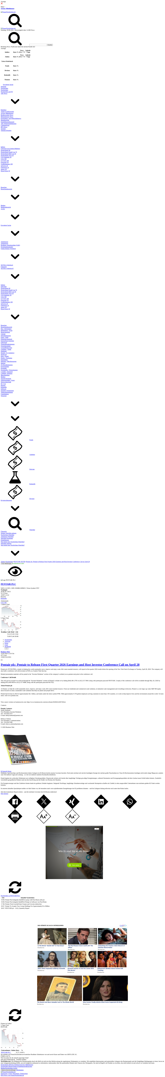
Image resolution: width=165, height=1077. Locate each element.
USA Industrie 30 (6, 157)
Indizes (3, 147)
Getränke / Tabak (6, 349)
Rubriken (3, 110)
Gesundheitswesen (6, 348)
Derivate (32, 469)
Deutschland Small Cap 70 (9, 152)
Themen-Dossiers (6, 130)
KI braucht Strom (6, 771)
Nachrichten (4, 88)
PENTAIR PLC (6, 1052)
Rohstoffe (4, 387)
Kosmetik (4, 368)
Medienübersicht (6, 207)
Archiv (3, 209)
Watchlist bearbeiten (7, 538)
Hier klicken (4, 793)
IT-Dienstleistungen (7, 365)
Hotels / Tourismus (6, 358)
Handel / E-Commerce (7, 353)
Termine (3, 129)
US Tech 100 (5, 160)
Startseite (3, 86)
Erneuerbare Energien (7, 341)
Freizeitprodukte (6, 346)
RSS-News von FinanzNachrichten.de (12, 1075)
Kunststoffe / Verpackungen (9, 370)
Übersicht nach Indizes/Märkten (10, 148)
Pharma (3, 385)
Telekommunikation (7, 392)
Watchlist (32, 530)
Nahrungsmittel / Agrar (8, 380)
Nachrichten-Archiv (11, 1068)
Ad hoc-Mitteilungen (7, 8)
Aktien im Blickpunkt (7, 111)
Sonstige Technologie (7, 390)
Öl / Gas (3, 384)
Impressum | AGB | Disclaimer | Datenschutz (14, 1073)
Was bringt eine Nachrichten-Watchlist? (13, 542)
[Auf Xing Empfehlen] (72, 808)
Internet (3, 363)
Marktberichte (5, 120)
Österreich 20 (5, 167)
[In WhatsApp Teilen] (129, 808)
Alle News (4, 93)
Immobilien (4, 360)
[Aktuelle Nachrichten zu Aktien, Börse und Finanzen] (8, 12)
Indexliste (4, 286)
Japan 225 (4, 169)
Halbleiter (4, 351)
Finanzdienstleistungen (8, 344)
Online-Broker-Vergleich (8, 248)
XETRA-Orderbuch (7, 265)
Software (3, 389)
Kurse (6, 643)
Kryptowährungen (6, 500)
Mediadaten (20, 1070)
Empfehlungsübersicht (7, 122)
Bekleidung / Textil (6, 330)
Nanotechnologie (6, 378)
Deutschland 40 (5, 150)
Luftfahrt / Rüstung (6, 373)
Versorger (4, 396)
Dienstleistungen (6, 335)
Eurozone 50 (4, 162)
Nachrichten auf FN (7, 92)
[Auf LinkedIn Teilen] (101, 808)
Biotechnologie (5, 332)
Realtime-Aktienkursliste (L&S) (10, 245)
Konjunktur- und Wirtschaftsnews (11, 118)
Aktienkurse (4, 242)
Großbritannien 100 (7, 164)
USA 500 (3, 159)
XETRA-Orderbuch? (7, 268)
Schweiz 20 (4, 166)
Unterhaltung (5, 394)
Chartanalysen (5, 125)
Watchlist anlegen (6, 543)
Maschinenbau (5, 375)
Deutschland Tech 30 (7, 155)
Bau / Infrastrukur (6, 329)
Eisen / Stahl (4, 337)
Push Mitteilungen (6, 563)
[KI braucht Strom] (19, 769)
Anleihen (32, 454)
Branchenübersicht (6, 189)
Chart (6, 645)
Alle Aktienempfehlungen (8, 123)
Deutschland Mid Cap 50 (8, 154)
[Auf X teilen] (43, 808)
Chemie (3, 334)
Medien (3, 205)
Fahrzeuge (4, 342)
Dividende (8, 646)
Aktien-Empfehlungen (19, 1066)
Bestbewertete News (7, 115)
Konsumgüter (5, 366)
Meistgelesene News (7, 117)
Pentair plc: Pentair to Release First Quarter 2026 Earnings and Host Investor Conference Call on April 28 (70, 664)
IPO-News (4, 127)
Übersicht (4, 267)
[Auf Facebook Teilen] (15, 808)
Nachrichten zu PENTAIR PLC (10, 896)
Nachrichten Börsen (7, 1066)
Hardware (4, 354)
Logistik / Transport (7, 372)
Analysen (7, 641)
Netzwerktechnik (6, 382)
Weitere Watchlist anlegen (8, 533)
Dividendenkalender (7, 247)
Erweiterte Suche (8, 84)
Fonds (31, 440)
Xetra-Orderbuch (15, 1065)
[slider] (3, 658)
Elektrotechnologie (6, 339)
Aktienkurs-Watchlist (7, 536)
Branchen (4, 187)
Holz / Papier (5, 356)
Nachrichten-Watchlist (7, 535)
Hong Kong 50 (5, 171)
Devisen (31, 498)
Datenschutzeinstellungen (9, 1070)
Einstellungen (5, 540)
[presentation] (5, 648)
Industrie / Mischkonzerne (8, 361)
